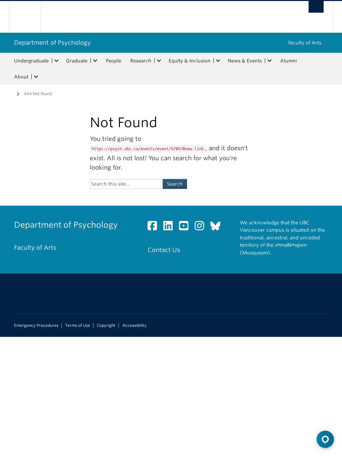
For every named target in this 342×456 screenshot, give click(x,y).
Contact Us (164, 249)
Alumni (288, 60)
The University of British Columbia (30, 17)
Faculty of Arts (304, 42)
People (113, 60)
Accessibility (134, 325)
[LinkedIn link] (170, 227)
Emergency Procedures (36, 325)
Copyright (106, 325)
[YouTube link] (186, 227)
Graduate (77, 60)
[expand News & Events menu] (269, 60)
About (21, 76)
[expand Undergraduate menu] (56, 60)
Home (9, 93)
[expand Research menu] (159, 60)
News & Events (245, 60)
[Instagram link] (202, 227)
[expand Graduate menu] (95, 60)
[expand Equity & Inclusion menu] (218, 60)
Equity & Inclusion (189, 60)
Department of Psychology (52, 42)
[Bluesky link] (217, 227)
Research (140, 60)
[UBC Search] (316, 7)
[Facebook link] (155, 227)
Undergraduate (31, 60)
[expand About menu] (36, 76)
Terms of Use (77, 325)
